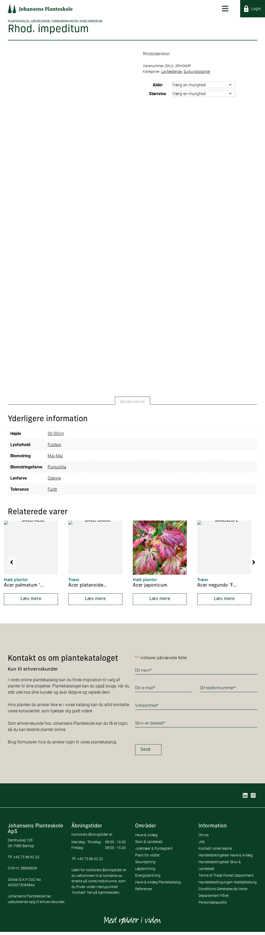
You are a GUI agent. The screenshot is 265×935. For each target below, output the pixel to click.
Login (256, 8)
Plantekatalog (18, 21)
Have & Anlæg (146, 834)
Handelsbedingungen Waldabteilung (227, 882)
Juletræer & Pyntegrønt (154, 848)
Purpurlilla (57, 466)
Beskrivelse (132, 402)
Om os (203, 834)
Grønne (54, 478)
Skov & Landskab (149, 841)
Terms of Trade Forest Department (226, 875)
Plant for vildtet (147, 855)
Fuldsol (54, 444)
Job (201, 841)
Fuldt (52, 489)
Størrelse (157, 93)
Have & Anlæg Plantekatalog (158, 882)
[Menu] (225, 8)
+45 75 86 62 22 (26, 856)
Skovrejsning (145, 861)
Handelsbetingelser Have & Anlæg (225, 855)
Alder (158, 84)
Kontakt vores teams (215, 848)
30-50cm (56, 433)
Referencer (143, 888)
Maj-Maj (55, 455)
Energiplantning (147, 875)
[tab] (132, 401)
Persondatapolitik (212, 902)
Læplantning (145, 868)
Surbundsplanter (65, 21)
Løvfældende (40, 21)
